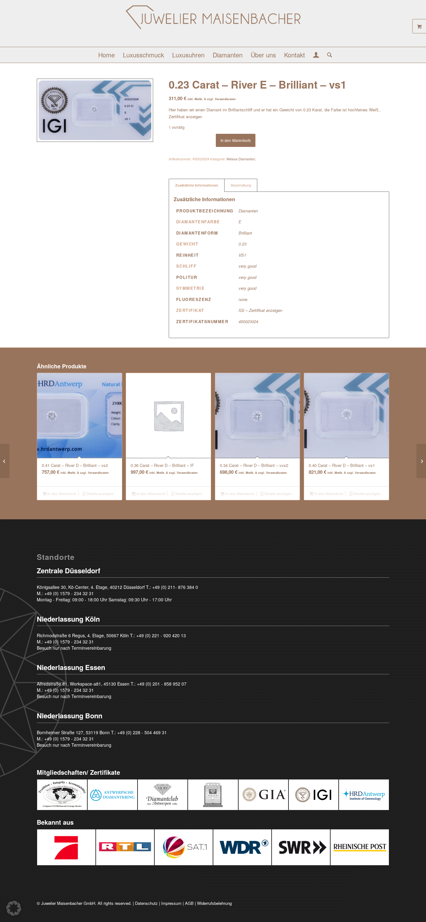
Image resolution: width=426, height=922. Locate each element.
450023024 (248, 321)
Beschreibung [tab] (241, 185)
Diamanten (248, 211)
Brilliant (245, 233)
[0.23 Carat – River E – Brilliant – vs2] (421, 461)
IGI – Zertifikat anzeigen (260, 310)
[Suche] (327, 55)
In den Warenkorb (235, 140)
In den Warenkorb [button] (61, 493)
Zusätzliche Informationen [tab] (196, 185)
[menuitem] (106, 55)
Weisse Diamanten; (241, 158)
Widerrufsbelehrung (214, 903)
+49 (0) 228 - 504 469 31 (142, 732)
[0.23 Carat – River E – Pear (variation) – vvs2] (5, 461)
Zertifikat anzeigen (185, 116)
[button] (13, 908)
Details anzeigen (99, 493)
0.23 (242, 244)
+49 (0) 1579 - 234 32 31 (69, 593)
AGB (189, 903)
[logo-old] (213, 26)
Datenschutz (146, 903)
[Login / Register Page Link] (316, 55)
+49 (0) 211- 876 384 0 (175, 587)
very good (247, 266)
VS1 (242, 255)
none (243, 299)
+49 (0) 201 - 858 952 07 (161, 684)
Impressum (171, 903)
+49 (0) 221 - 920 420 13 (161, 635)
